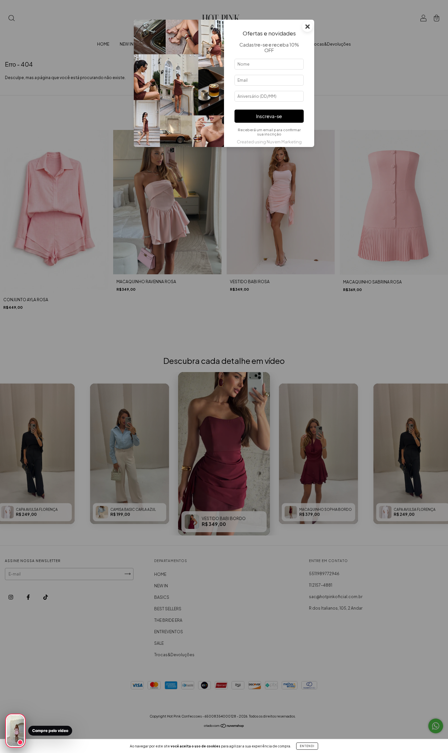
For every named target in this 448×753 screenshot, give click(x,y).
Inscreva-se (269, 116)
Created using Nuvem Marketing (269, 141)
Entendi (307, 746)
